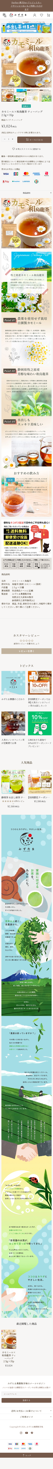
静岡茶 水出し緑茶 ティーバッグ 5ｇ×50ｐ (13, 797)
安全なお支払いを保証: (10, 169)
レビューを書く (26, 651)
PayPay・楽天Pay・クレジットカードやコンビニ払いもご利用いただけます (26, 6)
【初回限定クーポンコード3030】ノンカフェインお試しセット (40, 797)
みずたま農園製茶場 (18, 15)
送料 (9, 132)
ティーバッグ (16, 120)
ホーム (10, 22)
